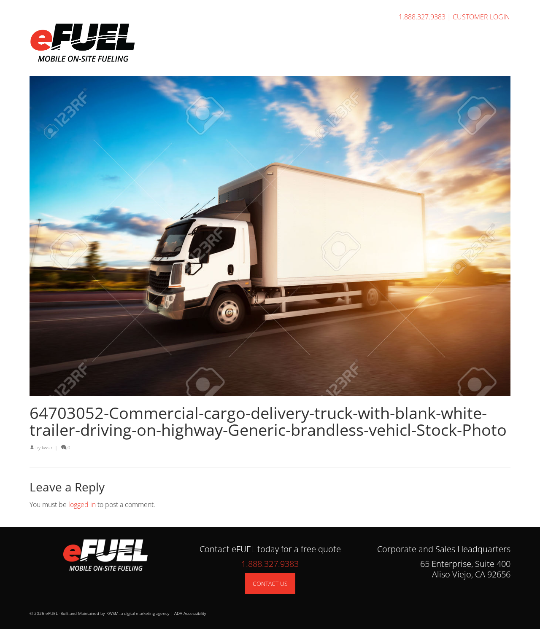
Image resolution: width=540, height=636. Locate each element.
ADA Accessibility (190, 613)
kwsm (48, 447)
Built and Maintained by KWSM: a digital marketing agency (115, 613)
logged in (82, 504)
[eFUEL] (105, 42)
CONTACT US (270, 584)
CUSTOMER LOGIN (481, 16)
